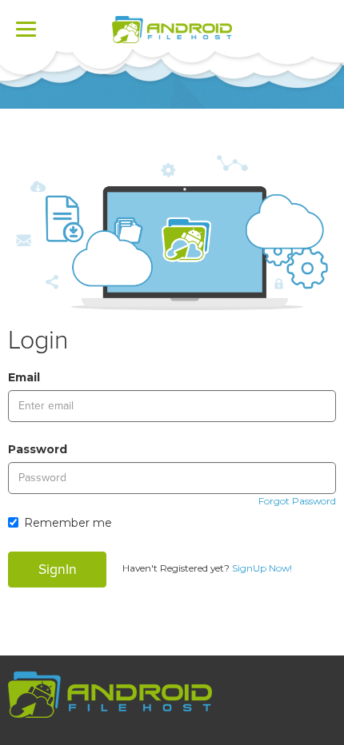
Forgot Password (297, 501)
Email (24, 377)
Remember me (68, 523)
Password (37, 449)
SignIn (57, 569)
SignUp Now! (262, 568)
